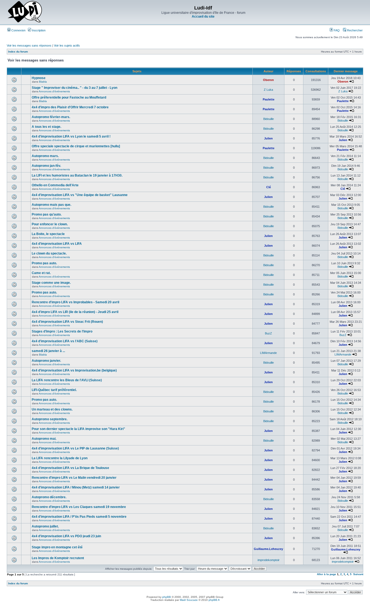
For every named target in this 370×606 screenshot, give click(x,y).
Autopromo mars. (45, 156)
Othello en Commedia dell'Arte (55, 185)
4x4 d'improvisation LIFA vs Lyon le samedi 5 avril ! (71, 136)
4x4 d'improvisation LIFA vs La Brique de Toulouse (70, 468)
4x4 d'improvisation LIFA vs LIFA (57, 244)
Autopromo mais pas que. (51, 205)
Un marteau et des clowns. (52, 409)
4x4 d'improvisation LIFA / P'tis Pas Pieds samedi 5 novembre (79, 517)
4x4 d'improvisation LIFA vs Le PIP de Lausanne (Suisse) (75, 448)
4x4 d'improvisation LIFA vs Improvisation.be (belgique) (74, 370)
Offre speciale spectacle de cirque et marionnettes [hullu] (76, 146)
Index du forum (18, 51)
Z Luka (268, 89)
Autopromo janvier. (46, 361)
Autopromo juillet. (45, 526)
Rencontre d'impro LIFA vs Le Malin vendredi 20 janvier (74, 478)
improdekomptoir (269, 560)
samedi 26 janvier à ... (48, 351)
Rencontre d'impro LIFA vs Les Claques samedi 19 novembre (79, 507)
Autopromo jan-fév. (46, 166)
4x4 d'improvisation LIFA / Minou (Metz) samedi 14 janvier (76, 487)
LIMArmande (268, 352)
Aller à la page (326, 574)
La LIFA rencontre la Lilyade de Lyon (59, 458)
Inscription (38, 30)
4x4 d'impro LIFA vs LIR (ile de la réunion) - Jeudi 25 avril (75, 312)
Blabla (43, 81)
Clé (268, 187)
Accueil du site (203, 16)
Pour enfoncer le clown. (50, 224)
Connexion (18, 30)
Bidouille (268, 118)
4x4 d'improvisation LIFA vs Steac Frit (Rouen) (67, 322)
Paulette (268, 99)
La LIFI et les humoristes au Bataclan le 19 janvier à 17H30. (77, 175)
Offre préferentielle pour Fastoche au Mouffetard (69, 97)
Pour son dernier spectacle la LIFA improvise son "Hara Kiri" (78, 429)
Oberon (268, 80)
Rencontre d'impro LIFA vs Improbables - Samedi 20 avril (75, 302)
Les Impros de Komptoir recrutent (58, 558)
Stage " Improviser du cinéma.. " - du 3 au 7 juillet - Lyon (74, 88)
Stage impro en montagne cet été (57, 547)
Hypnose (39, 78)
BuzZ (268, 333)
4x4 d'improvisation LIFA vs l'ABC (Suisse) (65, 341)
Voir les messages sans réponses (29, 45)
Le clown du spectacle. (49, 253)
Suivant (358, 574)
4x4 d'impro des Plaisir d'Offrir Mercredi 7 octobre (70, 107)
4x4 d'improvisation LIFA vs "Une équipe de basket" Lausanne (80, 195)
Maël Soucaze (189, 599)
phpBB (166, 596)
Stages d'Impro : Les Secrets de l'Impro (62, 331)
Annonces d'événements (54, 91)
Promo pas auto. (44, 263)
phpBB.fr (214, 599)
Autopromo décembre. (49, 497)
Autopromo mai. (44, 439)
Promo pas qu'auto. (46, 214)
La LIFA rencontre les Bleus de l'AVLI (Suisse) (67, 380)
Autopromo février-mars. (51, 117)
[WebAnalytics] (185, 604)
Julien (268, 138)
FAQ (336, 30)
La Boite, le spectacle (48, 234)
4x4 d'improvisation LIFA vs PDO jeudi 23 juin (66, 536)
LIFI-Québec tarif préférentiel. (54, 390)
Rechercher (354, 30)
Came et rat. (41, 273)
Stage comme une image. (51, 283)
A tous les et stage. (46, 127)
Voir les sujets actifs (67, 45)
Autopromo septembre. (49, 419)
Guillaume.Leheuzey (268, 548)
